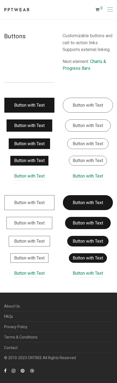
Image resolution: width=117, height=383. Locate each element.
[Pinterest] (23, 370)
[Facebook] (5, 370)
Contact (11, 348)
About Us (12, 306)
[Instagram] (14, 370)
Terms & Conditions (21, 337)
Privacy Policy (15, 327)
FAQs (8, 316)
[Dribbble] (32, 370)
